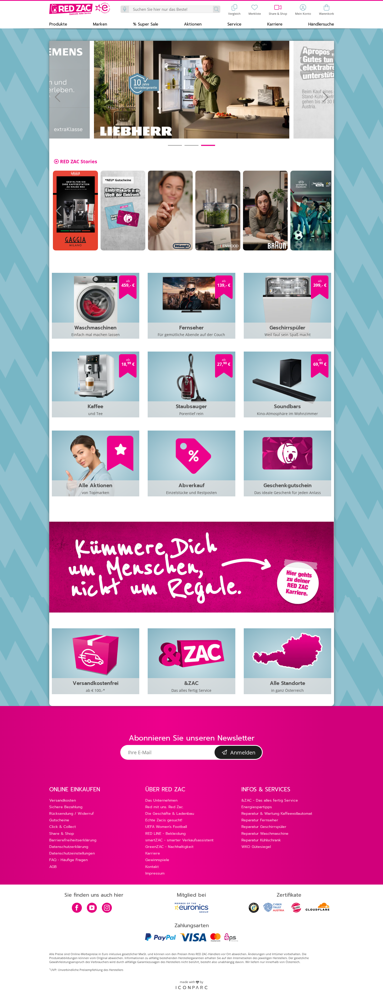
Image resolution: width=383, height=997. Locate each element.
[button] (58, 24)
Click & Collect (62, 827)
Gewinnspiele (157, 860)
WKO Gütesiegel (256, 847)
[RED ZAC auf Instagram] (107, 908)
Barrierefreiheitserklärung (72, 840)
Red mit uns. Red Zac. (164, 807)
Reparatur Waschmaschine (265, 833)
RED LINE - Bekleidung (165, 833)
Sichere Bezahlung (65, 807)
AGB (53, 867)
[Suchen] (216, 9)
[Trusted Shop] (254, 911)
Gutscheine (59, 820)
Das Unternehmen (161, 800)
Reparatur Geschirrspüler (263, 827)
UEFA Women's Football (166, 827)
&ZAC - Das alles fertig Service (269, 800)
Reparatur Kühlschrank (261, 840)
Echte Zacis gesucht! (163, 820)
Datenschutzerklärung (68, 847)
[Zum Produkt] (75, 210)
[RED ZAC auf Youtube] (92, 908)
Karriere (152, 853)
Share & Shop (61, 833)
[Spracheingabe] (125, 9)
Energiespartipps (256, 807)
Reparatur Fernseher (259, 820)
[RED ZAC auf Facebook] (77, 908)
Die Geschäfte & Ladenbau (169, 813)
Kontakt (152, 867)
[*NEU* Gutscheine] (123, 210)
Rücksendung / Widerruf (71, 813)
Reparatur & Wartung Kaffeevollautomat (276, 813)
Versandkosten (62, 800)
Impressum (155, 873)
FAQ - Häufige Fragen (68, 860)
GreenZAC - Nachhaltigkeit (169, 847)
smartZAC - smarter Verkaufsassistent (179, 840)
